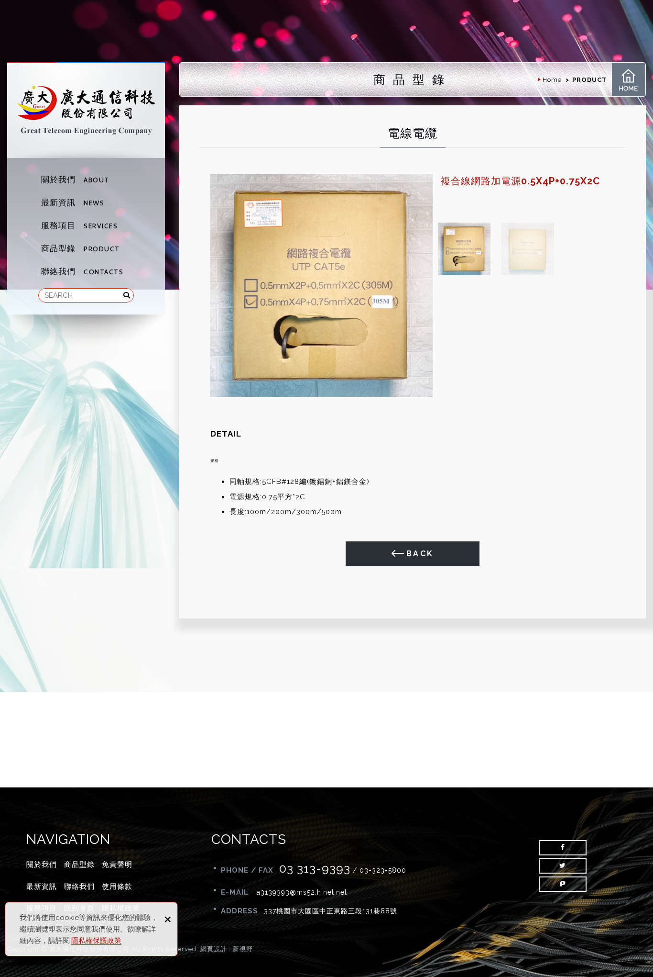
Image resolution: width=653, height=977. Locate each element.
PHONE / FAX (247, 870)
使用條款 (117, 886)
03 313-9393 (314, 868)
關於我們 (75, 179)
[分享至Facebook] (563, 847)
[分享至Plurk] (563, 884)
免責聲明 (117, 864)
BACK (420, 553)
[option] (321, 285)
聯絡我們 (82, 271)
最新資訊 (72, 202)
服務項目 (79, 225)
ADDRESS (239, 911)
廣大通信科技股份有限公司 (86, 110)
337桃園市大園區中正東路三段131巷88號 (330, 911)
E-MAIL (236, 892)
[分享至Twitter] (563, 866)
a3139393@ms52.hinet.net (302, 892)
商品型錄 (80, 248)
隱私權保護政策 (96, 940)
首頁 (628, 79)
